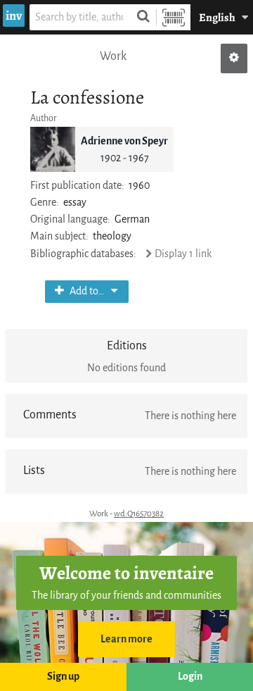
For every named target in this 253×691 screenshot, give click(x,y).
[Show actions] (234, 58)
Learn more (126, 639)
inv (14, 15)
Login (190, 676)
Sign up (63, 676)
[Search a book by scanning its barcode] (173, 17)
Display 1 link (183, 254)
